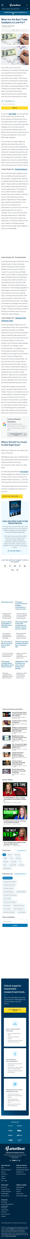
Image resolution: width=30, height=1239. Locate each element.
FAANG (5, 858)
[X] (10, 1160)
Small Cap (21, 865)
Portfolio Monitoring (19, 905)
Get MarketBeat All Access (15, 1010)
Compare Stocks (5, 1189)
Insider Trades (7, 898)
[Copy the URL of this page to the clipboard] (17, 570)
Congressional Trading (9, 885)
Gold (11, 858)
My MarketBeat (4, 1193)
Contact (3, 1178)
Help (6, 1180)
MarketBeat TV (20, 1172)
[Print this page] (25, 566)
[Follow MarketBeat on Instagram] (18, 1160)
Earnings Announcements (10, 895)
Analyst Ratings (8, 878)
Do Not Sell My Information (4, 1207)
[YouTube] (14, 1160)
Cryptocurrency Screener (10, 881)
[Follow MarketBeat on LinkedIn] (16, 1160)
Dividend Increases (8, 888)
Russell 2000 (13, 865)
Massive (12, 1228)
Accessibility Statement (7, 1204)
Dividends (18, 1189)
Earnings (18, 1191)
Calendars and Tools (20, 874)
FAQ (2, 1180)
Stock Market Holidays (9, 912)
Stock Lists (4, 1187)
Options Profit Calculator (10, 902)
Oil (20, 861)
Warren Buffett (7, 868)
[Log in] (27, 5)
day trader (12, 114)
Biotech (10, 854)
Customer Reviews (21, 1174)
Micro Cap (14, 861)
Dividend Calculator (8, 891)
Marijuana (6, 861)
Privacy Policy (4, 1210)
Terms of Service (5, 1214)
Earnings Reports (21, 169)
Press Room (4, 1174)
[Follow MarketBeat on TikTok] (19, 1160)
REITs (5, 865)
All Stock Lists (21, 850)
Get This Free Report (14, 551)
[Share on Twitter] (10, 566)
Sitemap (3, 1216)
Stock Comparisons (19, 908)
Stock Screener (21, 912)
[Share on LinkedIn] (15, 566)
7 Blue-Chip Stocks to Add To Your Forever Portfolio (15, 522)
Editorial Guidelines (6, 1169)
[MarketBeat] (15, 5)
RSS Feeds (4, 1212)
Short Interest (7, 908)
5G (4, 854)
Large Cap (18, 858)
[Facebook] (12, 1160)
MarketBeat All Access (21, 1167)
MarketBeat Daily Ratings (22, 1169)
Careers (3, 1176)
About (2, 1167)
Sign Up (14, 108)
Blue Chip (17, 854)
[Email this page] (13, 570)
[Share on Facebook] (5, 566)
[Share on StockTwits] (20, 566)
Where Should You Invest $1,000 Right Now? (14, 443)
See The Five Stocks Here (11, 496)
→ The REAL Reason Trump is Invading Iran (14, 12)
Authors (3, 1172)
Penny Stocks (7, 905)
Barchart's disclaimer (11, 1236)
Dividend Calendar (21, 891)
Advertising (4, 1202)
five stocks (24, 471)
